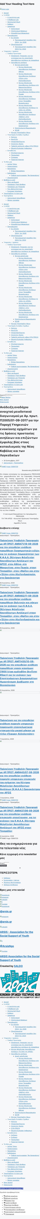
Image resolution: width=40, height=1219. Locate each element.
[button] (11, 1188)
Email (2, 863)
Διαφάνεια (11, 26)
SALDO (18, 966)
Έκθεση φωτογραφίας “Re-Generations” (25, 175)
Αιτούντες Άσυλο (17, 144)
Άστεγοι (14, 137)
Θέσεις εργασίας (13, 200)
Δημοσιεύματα (12, 178)
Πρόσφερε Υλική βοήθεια (16, 184)
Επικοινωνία (8, 1185)
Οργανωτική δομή (13, 22)
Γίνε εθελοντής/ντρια (14, 189)
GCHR (17, 130)
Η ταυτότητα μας (13, 17)
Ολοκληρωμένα (16, 44)
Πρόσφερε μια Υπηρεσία (16, 187)
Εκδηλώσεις (11, 173)
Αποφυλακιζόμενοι (18, 141)
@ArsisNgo (7, 946)
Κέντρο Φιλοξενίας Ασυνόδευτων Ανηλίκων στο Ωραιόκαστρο (29, 123)
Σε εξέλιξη (15, 38)
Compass (14, 157)
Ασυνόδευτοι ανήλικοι (19, 62)
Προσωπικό (15, 155)
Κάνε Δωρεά (8, 1182)
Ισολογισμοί (15, 29)
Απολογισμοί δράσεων (19, 31)
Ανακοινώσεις (12, 166)
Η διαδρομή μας (13, 20)
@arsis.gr (6, 911)
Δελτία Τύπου (12, 164)
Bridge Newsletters (18, 171)
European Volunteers (14, 191)
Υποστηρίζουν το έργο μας (13, 193)
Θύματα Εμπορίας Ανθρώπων (21, 148)
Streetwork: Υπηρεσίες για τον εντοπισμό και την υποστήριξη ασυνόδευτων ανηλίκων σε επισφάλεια (25, 58)
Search (2, 395)
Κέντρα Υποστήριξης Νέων (20, 132)
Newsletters (11, 169)
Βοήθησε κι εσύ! (9, 180)
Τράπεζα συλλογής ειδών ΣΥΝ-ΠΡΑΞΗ (24, 146)
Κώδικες (10, 24)
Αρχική (6, 13)
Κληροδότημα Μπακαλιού (20, 33)
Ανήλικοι (14, 1135)
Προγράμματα (12, 35)
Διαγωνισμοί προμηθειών (16, 198)
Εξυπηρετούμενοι (17, 153)
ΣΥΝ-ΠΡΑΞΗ (15, 1128)
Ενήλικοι (14, 1137)
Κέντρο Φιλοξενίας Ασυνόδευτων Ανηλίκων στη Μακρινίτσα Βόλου (29, 85)
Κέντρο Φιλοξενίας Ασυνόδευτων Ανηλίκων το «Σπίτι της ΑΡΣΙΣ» (28, 107)
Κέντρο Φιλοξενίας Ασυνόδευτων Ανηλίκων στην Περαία (29, 92)
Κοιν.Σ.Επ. (14, 139)
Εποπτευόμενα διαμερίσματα (25, 128)
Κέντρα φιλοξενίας (21, 65)
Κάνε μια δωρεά (13, 182)
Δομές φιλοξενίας (21, 1056)
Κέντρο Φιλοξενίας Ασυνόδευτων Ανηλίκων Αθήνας (27, 69)
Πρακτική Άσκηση (17, 160)
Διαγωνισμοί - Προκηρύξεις (13, 463)
